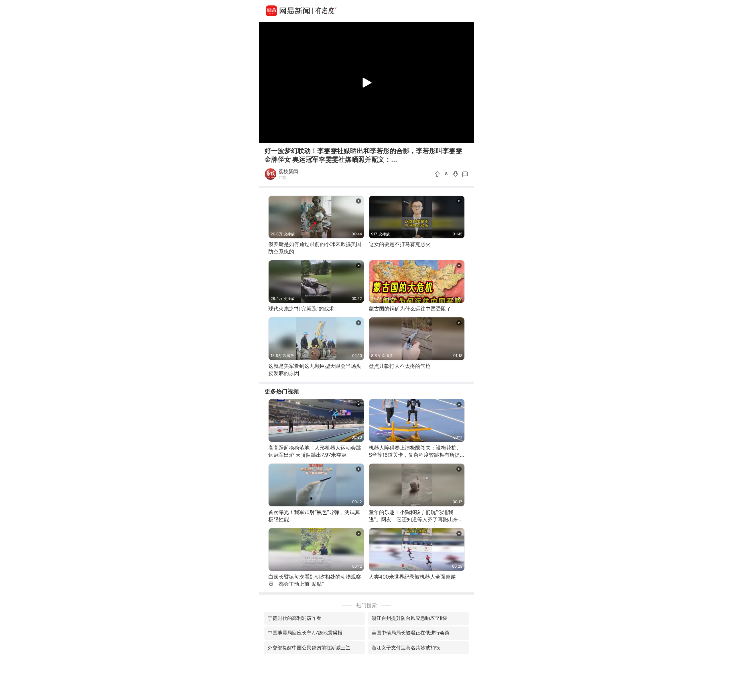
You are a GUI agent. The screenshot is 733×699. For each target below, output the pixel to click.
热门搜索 (366, 605)
